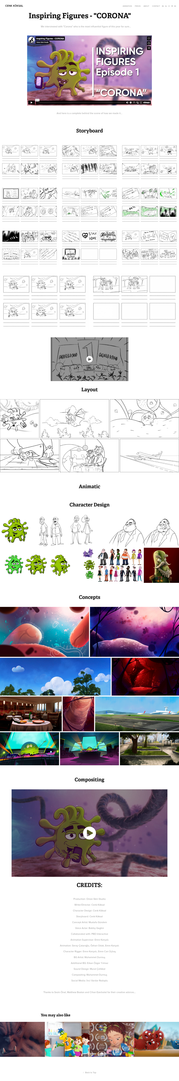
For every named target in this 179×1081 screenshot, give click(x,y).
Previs (138, 6)
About (146, 6)
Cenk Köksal (14, 6)
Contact (156, 6)
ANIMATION (127, 6)
